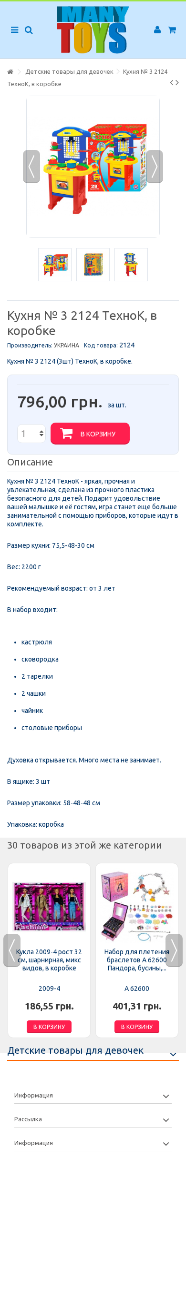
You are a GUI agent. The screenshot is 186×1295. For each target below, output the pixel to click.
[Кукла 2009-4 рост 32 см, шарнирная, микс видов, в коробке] (49, 907)
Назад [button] (31, 166)
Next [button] (174, 950)
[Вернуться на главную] (10, 72)
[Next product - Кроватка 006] (177, 82)
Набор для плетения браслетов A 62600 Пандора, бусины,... (136, 960)
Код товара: (101, 345)
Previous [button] (12, 950)
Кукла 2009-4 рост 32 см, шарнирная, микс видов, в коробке (49, 960)
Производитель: (29, 345)
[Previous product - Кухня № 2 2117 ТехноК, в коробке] (171, 82)
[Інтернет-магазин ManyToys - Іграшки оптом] (93, 30)
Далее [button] (154, 166)
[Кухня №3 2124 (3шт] (55, 264)
